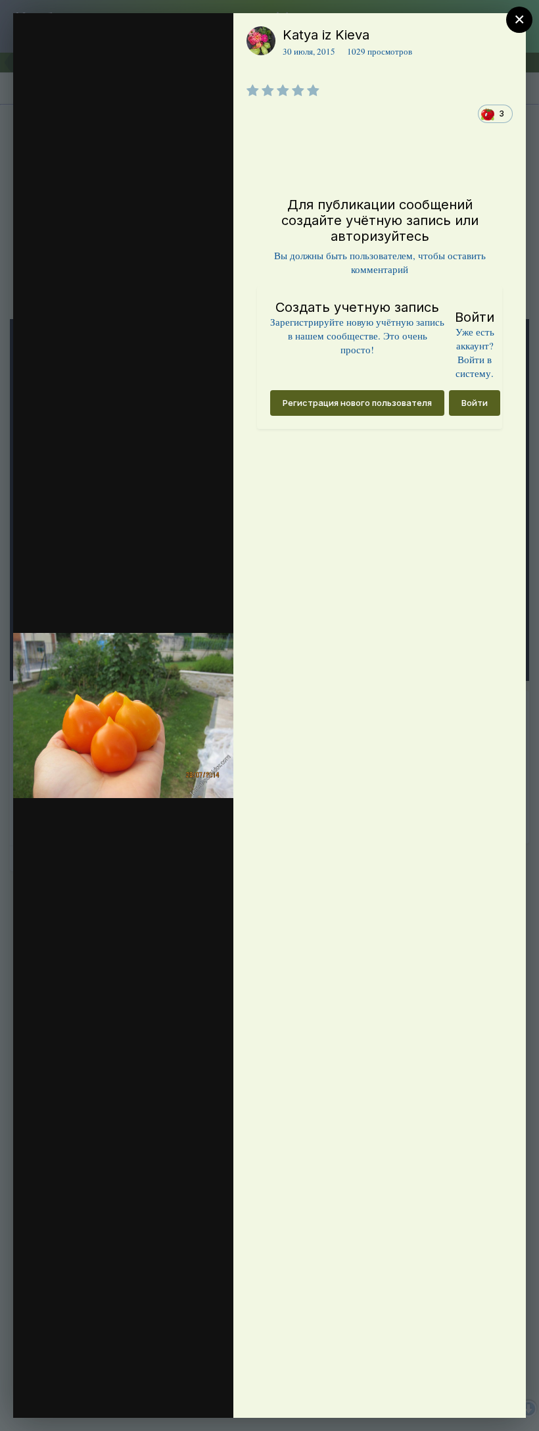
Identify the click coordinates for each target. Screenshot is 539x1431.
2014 (90, 61)
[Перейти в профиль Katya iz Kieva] (260, 40)
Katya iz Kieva (326, 35)
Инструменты (176, 1394)
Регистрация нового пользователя (357, 402)
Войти (474, 402)
